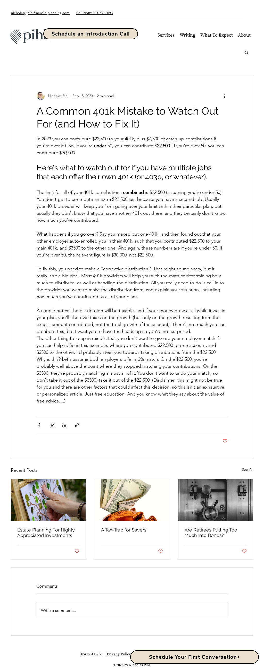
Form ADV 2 (91, 654)
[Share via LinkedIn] (64, 425)
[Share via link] (77, 425)
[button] (166, 35)
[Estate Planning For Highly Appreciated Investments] (48, 500)
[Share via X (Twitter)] (51, 425)
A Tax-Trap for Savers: (124, 530)
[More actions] (224, 96)
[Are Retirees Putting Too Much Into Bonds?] (215, 500)
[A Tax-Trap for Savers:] (132, 500)
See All (247, 469)
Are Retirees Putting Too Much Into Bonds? (211, 532)
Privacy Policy (119, 654)
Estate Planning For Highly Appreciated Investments (46, 532)
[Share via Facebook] (39, 425)
